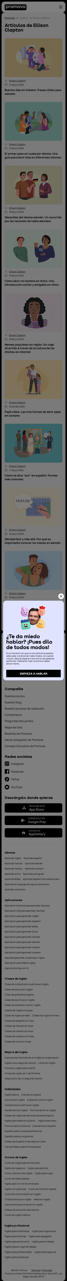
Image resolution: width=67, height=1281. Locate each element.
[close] (61, 596)
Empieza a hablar (33, 673)
